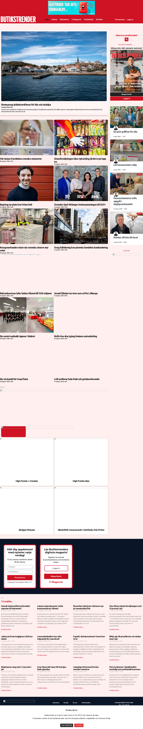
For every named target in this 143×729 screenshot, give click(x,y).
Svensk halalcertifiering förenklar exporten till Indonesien (15, 607)
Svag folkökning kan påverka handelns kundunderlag (81, 247)
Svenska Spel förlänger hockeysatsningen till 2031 (80, 204)
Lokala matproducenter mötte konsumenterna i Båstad (50, 607)
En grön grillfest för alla (125, 131)
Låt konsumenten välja (125, 165)
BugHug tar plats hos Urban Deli (16, 204)
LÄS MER (79, 725)
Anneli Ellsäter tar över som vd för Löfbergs (76, 293)
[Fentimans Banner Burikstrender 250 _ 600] (127, 254)
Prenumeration (86, 703)
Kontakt (66, 703)
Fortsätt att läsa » (6, 629)
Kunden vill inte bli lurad (126, 237)
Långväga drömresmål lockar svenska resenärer (86, 668)
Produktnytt (88, 19)
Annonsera (56, 703)
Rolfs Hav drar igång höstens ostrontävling (75, 336)
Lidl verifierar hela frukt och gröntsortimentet (76, 379)
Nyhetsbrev (64, 19)
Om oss (75, 703)
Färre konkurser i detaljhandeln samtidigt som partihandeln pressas (124, 668)
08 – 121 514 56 (124, 705)
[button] (126, 39)
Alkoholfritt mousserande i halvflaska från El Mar (81, 530)
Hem (47, 19)
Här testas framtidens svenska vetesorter (21, 158)
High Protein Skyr (81, 481)
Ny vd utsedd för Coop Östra (14, 379)
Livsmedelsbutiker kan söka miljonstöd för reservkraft (49, 637)
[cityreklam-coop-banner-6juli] (71, 14)
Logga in (130, 20)
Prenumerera (120, 20)
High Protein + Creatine (27, 481)
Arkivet (54, 19)
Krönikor (99, 19)
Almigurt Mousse (27, 530)
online (55, 562)
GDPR (30, 582)
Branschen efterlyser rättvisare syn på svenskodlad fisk (88, 607)
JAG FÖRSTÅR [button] (67, 725)
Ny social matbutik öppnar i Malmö (17, 336)
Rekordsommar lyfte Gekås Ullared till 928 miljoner (26, 293)
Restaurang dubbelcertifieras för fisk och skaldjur (26, 104)
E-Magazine (76, 19)
